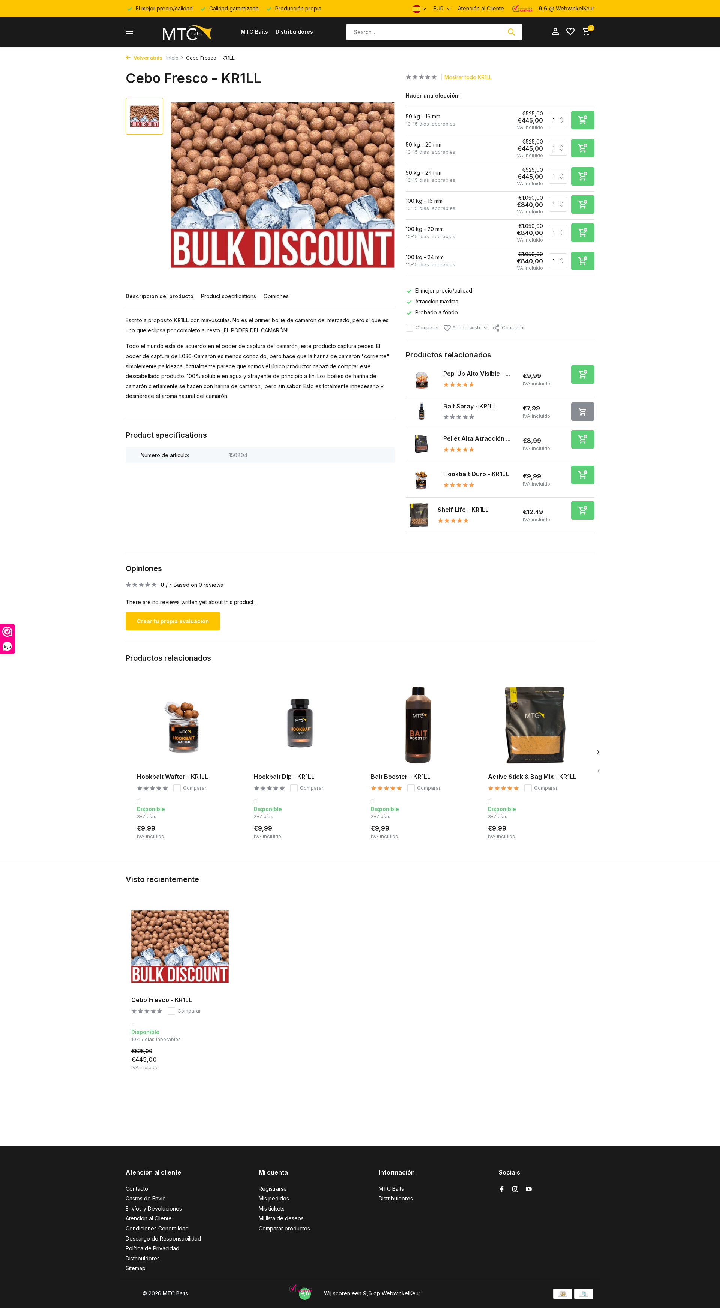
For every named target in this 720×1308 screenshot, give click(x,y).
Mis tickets (272, 1208)
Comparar (427, 327)
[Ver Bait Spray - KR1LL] (422, 411)
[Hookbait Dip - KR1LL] (301, 725)
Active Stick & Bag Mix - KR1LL (532, 776)
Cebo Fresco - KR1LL (161, 1000)
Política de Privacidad (152, 1248)
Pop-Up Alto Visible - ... (476, 373)
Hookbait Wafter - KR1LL (172, 776)
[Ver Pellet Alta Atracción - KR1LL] (422, 444)
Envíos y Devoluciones (154, 1208)
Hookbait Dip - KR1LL (284, 776)
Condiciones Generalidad (157, 1228)
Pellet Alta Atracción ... (476, 438)
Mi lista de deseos (281, 1218)
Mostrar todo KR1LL (468, 77)
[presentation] (598, 771)
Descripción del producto (160, 296)
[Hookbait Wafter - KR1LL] (184, 725)
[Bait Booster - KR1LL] (418, 725)
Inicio (172, 58)
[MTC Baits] (187, 32)
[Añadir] (582, 374)
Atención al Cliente (481, 8)
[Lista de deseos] (570, 31)
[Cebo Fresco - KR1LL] (180, 946)
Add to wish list (469, 327)
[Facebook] (502, 1189)
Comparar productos (284, 1228)
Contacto (137, 1188)
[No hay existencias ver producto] (582, 411)
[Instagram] (515, 1189)
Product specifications (228, 296)
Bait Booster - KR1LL (400, 776)
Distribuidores (294, 31)
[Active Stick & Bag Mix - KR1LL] (535, 725)
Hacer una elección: (433, 95)
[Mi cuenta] (555, 32)
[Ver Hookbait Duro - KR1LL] (422, 479)
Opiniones (276, 296)
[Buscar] (511, 32)
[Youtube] (529, 1189)
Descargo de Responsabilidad (163, 1238)
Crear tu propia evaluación (173, 621)
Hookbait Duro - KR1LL (476, 474)
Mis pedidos (274, 1198)
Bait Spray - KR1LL (469, 406)
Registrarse (273, 1188)
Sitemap (136, 1268)
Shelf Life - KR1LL (463, 509)
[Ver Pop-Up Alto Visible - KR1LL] (422, 379)
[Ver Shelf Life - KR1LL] (419, 515)
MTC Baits (254, 31)
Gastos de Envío (146, 1198)
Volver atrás (147, 58)
